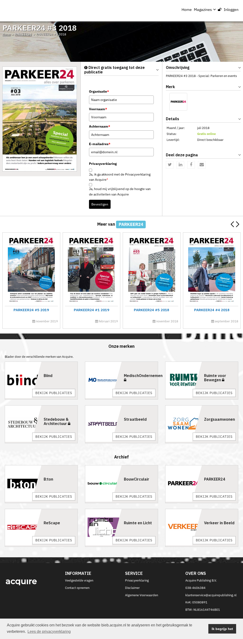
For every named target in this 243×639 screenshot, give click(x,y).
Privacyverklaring (137, 580)
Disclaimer (132, 588)
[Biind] (23, 380)
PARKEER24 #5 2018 (151, 310)
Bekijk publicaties (53, 393)
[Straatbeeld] (103, 423)
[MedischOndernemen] (103, 380)
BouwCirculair (136, 479)
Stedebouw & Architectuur (56, 421)
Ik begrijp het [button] (222, 629)
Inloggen (231, 9)
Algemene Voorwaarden (141, 595)
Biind (48, 375)
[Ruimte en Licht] (103, 527)
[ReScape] (23, 527)
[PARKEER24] (178, 102)
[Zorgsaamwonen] (183, 423)
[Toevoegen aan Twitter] (169, 165)
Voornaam (98, 109)
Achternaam (99, 126)
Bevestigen (99, 204)
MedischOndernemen (143, 375)
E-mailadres (99, 144)
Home (187, 9)
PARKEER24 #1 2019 (91, 310)
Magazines (203, 9)
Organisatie (99, 91)
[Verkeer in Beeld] (183, 527)
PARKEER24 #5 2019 (31, 310)
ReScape (52, 522)
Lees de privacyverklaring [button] (49, 631)
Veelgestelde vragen (79, 580)
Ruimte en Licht (138, 522)
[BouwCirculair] (103, 483)
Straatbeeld (135, 419)
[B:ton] (23, 483)
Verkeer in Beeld (219, 522)
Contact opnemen (77, 588)
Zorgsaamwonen (219, 419)
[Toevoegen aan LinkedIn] (180, 165)
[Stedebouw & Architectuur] (23, 423)
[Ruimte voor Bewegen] (183, 380)
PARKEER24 (23, 34)
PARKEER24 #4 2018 (211, 310)
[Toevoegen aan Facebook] (191, 165)
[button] (237, 224)
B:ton (48, 479)
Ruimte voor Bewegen (215, 377)
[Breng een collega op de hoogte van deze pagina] (202, 165)
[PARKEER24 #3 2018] (39, 119)
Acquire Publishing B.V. (201, 580)
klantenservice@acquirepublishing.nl (211, 595)
